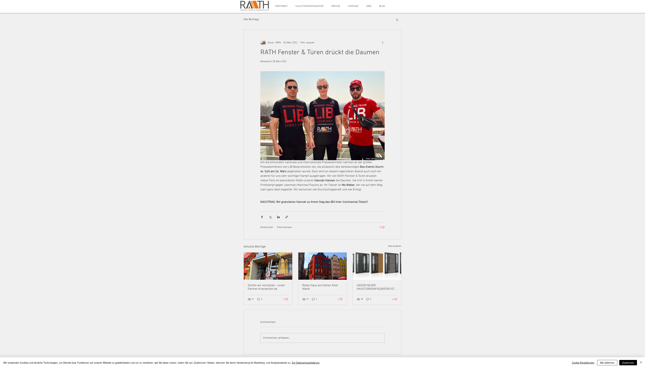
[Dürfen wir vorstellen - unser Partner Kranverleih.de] (268, 266)
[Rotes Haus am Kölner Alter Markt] (322, 266)
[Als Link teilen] (286, 217)
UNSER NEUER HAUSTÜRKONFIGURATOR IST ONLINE (376, 287)
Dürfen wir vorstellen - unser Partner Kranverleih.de (266, 287)
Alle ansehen (394, 246)
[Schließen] (641, 362)
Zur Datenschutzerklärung (305, 362)
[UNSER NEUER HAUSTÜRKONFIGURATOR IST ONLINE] (377, 266)
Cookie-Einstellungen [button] (583, 362)
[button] (281, 6)
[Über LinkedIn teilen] (278, 217)
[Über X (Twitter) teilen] (270, 217)
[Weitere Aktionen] (383, 43)
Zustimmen (628, 362)
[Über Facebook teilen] (262, 217)
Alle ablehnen (607, 362)
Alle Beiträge (251, 19)
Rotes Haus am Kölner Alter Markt (320, 287)
